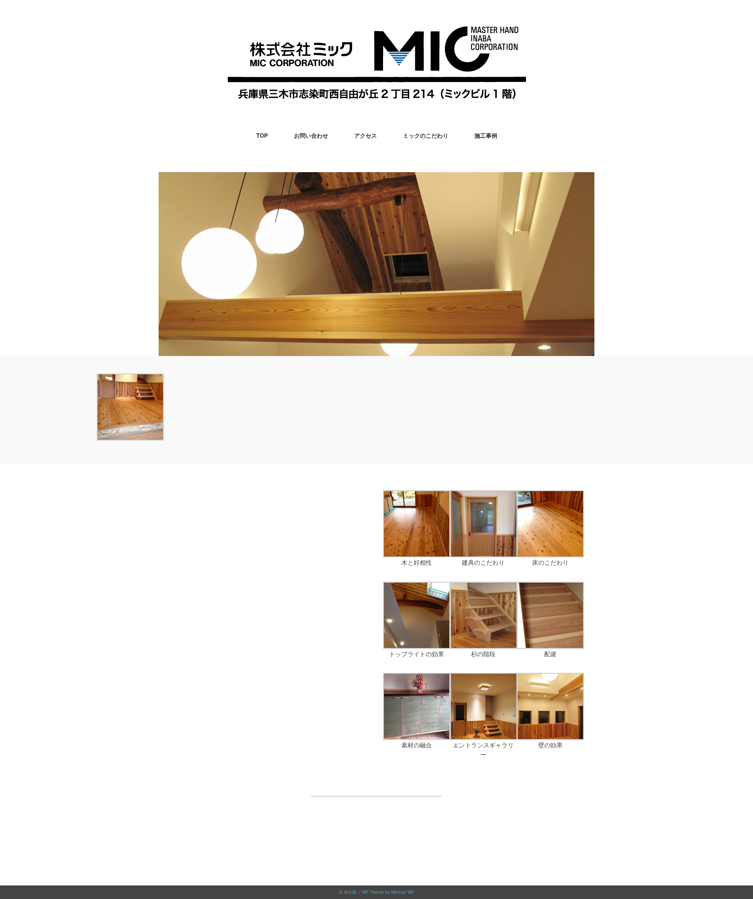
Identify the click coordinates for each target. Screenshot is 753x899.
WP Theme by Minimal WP (388, 892)
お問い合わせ (311, 135)
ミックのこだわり (425, 135)
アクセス (365, 135)
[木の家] (376, 32)
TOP (262, 135)
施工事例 (486, 135)
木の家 (349, 892)
